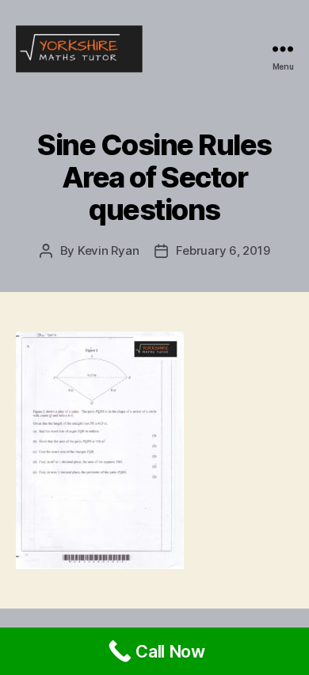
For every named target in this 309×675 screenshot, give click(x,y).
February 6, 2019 (222, 250)
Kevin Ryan (108, 250)
